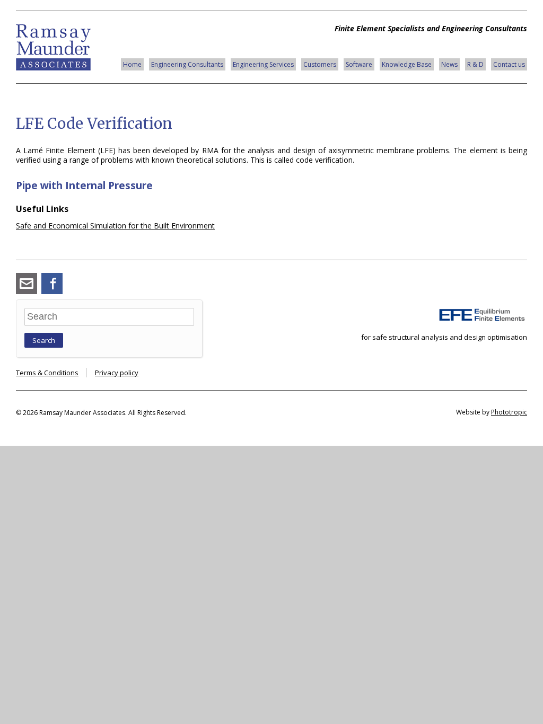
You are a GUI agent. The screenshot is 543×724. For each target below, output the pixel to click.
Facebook (52, 283)
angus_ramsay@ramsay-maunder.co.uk (26, 283)
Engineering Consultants (187, 64)
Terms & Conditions (47, 372)
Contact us (509, 64)
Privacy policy (116, 372)
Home (132, 64)
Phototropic (509, 412)
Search (43, 340)
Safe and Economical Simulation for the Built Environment (115, 225)
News (449, 64)
